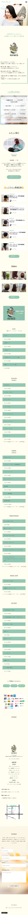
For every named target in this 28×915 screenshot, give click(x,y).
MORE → (14, 256)
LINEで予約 (14, 685)
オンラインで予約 (6, 685)
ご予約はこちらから (14, 177)
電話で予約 (21, 685)
